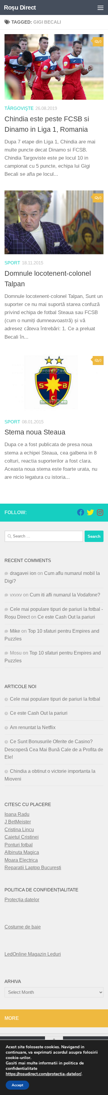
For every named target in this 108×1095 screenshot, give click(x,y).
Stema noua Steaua (34, 432)
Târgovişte (19, 108)
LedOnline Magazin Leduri (32, 954)
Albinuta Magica (21, 852)
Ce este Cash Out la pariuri (66, 617)
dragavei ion (23, 573)
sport (12, 263)
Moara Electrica (21, 860)
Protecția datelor (21, 899)
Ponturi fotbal (18, 844)
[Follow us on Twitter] (90, 512)
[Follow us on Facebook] (80, 512)
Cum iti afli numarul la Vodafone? (65, 594)
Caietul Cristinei (21, 837)
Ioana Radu (16, 814)
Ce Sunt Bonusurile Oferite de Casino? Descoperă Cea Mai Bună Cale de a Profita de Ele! (53, 749)
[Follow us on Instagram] (100, 512)
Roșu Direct (20, 7)
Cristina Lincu (19, 829)
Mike (15, 631)
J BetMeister (17, 821)
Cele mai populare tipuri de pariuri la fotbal (55, 699)
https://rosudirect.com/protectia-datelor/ (43, 1074)
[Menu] (100, 7)
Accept (17, 1085)
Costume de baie (22, 926)
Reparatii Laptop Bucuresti (32, 867)
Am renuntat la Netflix (33, 727)
